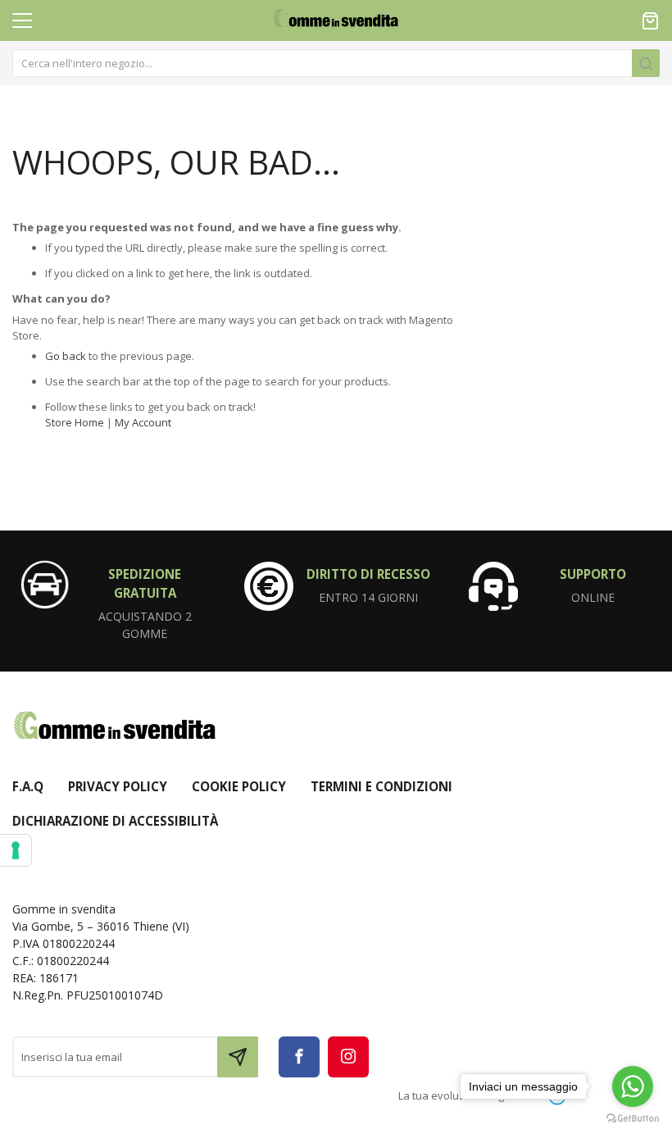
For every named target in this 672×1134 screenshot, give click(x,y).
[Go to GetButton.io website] (632, 1118)
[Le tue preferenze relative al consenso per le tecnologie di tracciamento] (15, 850)
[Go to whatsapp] (632, 1086)
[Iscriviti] (237, 1056)
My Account (143, 422)
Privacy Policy (117, 786)
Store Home (74, 422)
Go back (65, 355)
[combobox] (336, 63)
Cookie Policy (239, 786)
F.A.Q (27, 786)
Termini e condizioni (381, 786)
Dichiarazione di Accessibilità (115, 821)
